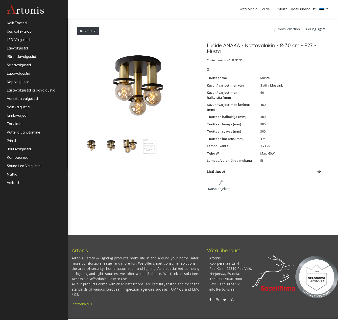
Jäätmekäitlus (82, 304)
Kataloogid (248, 9)
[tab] (266, 171)
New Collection (289, 29)
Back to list (88, 31)
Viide (266, 9)
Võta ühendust (303, 9)
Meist (282, 9)
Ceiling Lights (315, 29)
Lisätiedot (216, 171)
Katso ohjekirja (219, 188)
